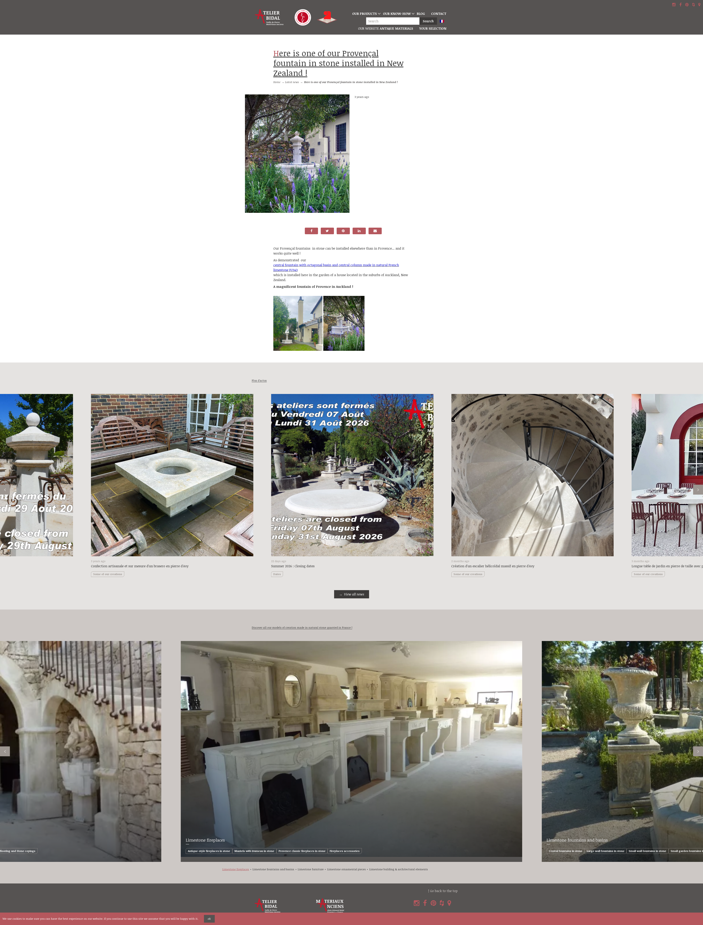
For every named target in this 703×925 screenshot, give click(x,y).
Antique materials (385, 28)
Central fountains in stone (565, 851)
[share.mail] (375, 231)
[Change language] (443, 21)
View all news (354, 594)
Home (276, 82)
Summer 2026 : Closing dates (293, 566)
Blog (421, 13)
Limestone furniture (311, 869)
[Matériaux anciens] (346, 905)
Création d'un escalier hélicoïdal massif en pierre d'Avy (492, 566)
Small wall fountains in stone (647, 851)
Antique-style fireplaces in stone (209, 851)
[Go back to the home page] (269, 17)
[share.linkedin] (359, 231)
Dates (277, 574)
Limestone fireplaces (205, 840)
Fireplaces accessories (345, 851)
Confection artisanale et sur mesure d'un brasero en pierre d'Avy (140, 566)
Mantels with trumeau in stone (254, 851)
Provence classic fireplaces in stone (302, 851)
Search (428, 21)
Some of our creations (467, 574)
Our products (364, 13)
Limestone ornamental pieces (346, 869)
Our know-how (397, 13)
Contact (438, 13)
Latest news (292, 82)
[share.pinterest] (343, 231)
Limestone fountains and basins (577, 840)
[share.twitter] (327, 231)
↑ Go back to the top (442, 891)
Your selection (432, 28)
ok (209, 918)
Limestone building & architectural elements (398, 869)
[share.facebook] (311, 231)
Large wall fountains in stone (605, 851)
